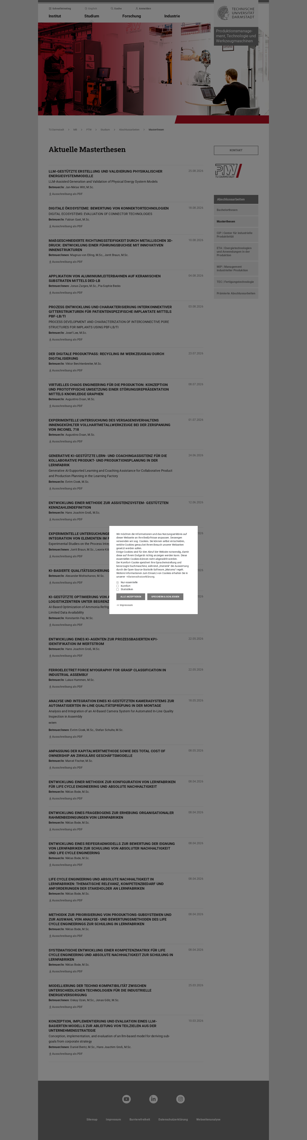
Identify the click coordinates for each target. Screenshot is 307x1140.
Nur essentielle (129, 582)
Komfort (125, 585)
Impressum (126, 605)
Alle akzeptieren (130, 596)
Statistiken (127, 589)
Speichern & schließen (165, 596)
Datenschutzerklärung (141, 576)
